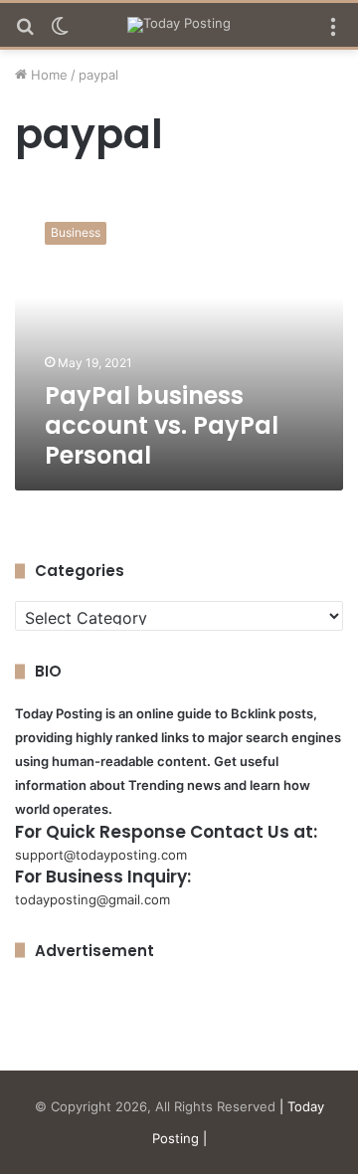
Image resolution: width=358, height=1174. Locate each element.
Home (47, 75)
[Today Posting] (179, 25)
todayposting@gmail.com (92, 899)
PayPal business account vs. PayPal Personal (161, 425)
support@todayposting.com (101, 855)
